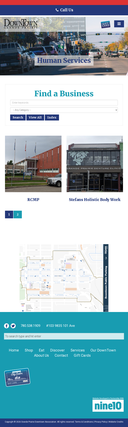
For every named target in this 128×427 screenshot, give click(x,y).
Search (18, 117)
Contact (61, 355)
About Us (41, 355)
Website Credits (116, 422)
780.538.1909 (30, 326)
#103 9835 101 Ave (60, 326)
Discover (57, 350)
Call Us (66, 10)
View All (35, 117)
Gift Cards (82, 355)
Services (77, 350)
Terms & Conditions (84, 422)
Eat (41, 350)
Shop (29, 350)
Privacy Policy (100, 422)
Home (14, 350)
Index (51, 117)
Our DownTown (103, 350)
